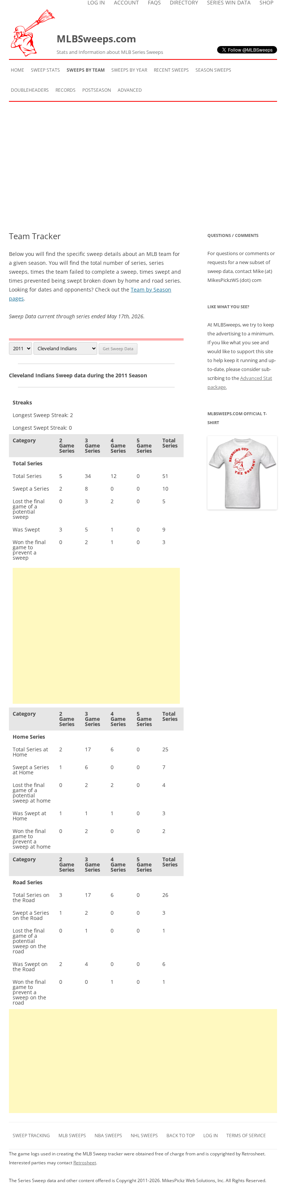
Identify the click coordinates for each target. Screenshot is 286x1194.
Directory (184, 2)
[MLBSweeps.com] (33, 54)
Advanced (130, 90)
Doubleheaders (30, 90)
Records (65, 90)
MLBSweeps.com (110, 43)
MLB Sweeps (72, 1135)
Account (126, 2)
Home (17, 70)
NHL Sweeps (144, 1135)
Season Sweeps (213, 70)
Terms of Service (246, 1135)
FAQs (154, 2)
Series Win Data (229, 2)
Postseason (96, 90)
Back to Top (180, 1135)
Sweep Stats (45, 70)
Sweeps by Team (86, 70)
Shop (266, 2)
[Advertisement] (143, 166)
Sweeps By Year (129, 70)
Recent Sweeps (171, 70)
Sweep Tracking (31, 1135)
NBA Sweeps (108, 1135)
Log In (96, 2)
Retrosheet (84, 1162)
